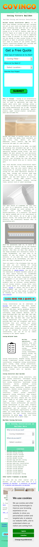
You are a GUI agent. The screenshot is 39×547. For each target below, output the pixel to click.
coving (5, 31)
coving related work (11, 369)
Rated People (19, 270)
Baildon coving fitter (19, 151)
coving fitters (22, 324)
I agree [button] (23, 531)
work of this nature (10, 216)
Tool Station (7, 294)
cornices (32, 177)
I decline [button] (23, 535)
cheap (7, 251)
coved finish (31, 155)
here (20, 415)
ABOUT (23, 12)
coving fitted (25, 38)
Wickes (11, 287)
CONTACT (28, 12)
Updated (4, 526)
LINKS (19, 12)
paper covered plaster (18, 111)
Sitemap (4, 524)
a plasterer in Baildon (27, 483)
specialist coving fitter (24, 207)
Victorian (6, 143)
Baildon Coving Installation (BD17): (16, 22)
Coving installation (10, 304)
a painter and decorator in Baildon (17, 485)
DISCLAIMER (34, 12)
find (8, 377)
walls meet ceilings (20, 104)
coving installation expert (26, 164)
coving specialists (10, 319)
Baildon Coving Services (12, 420)
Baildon (5, 305)
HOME (15, 12)
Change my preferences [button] (23, 539)
